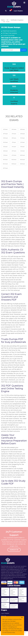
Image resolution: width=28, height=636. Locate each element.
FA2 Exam (5, 142)
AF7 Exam (5, 133)
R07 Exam (5, 168)
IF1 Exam (14, 142)
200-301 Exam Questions (4, 606)
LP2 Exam (14, 155)
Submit (23, 50)
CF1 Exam (14, 133)
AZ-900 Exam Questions (5, 600)
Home (3, 20)
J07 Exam (14, 151)
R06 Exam (22, 163)
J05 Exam (5, 151)
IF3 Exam (5, 146)
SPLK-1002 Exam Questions (21, 599)
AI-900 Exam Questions (14, 606)
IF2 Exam (22, 142)
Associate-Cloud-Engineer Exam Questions (21, 591)
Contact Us (14, 550)
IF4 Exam (14, 146)
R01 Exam (5, 159)
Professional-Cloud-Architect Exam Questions (5, 591)
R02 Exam (14, 159)
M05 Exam (22, 155)
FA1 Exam (22, 138)
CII (7, 20)
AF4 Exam (14, 129)
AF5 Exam (22, 129)
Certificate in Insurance (17, 20)
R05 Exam (14, 163)
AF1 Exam (5, 129)
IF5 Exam (22, 146)
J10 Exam (22, 151)
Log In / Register (18, 10)
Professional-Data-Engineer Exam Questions (14, 591)
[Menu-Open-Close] (24, 2)
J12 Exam (5, 155)
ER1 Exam (14, 138)
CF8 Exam (5, 138)
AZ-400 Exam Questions (14, 600)
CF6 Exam (22, 133)
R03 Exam (22, 159)
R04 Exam (5, 163)
